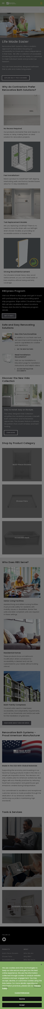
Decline (22, 999)
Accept (22, 1005)
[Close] (41, 964)
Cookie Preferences (22, 993)
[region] (22, 985)
